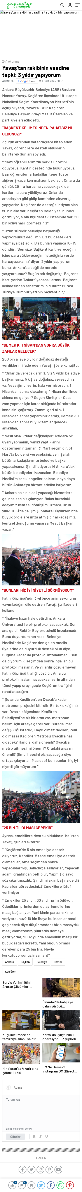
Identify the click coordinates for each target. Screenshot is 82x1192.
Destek (58, 962)
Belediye (42, 962)
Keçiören (10, 971)
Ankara (9, 962)
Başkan (25, 962)
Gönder (15, 1137)
